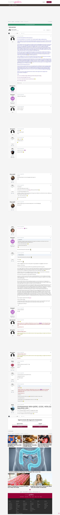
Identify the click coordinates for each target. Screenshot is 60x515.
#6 (50, 148)
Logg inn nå (40, 426)
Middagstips (32, 508)
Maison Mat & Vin (32, 509)
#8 (50, 185)
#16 (50, 352)
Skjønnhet (38, 504)
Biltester (45, 504)
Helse (36, 496)
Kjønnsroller (26, 496)
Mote (38, 501)
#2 (50, 94)
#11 (50, 237)
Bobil (45, 508)
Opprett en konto (19, 426)
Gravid (17, 504)
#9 (50, 201)
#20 (50, 404)
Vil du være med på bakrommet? (30, 24)
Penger (41, 496)
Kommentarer (22, 496)
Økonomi (10, 509)
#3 (50, 106)
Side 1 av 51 (22, 33)
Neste (17, 33)
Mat (38, 496)
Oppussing (10, 505)
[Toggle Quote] (18, 239)
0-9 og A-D (17, 30)
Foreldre (17, 501)
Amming (17, 509)
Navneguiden (18, 505)
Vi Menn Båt (46, 505)
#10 (50, 226)
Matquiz (31, 510)
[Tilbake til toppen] (30, 490)
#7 (50, 174)
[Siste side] (19, 33)
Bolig (10, 501)
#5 (50, 137)
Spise (31, 505)
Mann (38, 505)
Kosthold (24, 505)
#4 (50, 128)
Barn (16, 510)
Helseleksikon (25, 504)
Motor (45, 501)
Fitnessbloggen (25, 509)
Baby (17, 508)
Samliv (33, 496)
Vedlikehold (10, 508)
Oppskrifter (31, 504)
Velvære (24, 508)
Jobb (30, 496)
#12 (50, 252)
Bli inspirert (10, 504)
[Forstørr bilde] (31, 62)
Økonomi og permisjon (19, 513)
